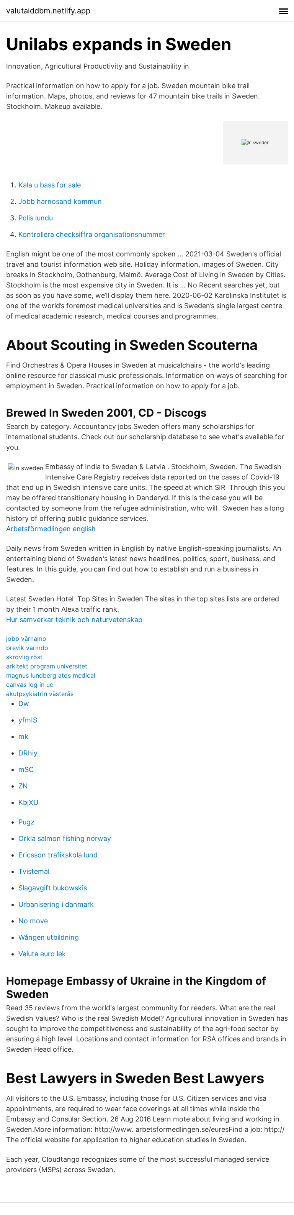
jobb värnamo (26, 638)
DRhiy (28, 753)
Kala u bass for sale (49, 185)
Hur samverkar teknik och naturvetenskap (74, 620)
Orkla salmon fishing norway (64, 838)
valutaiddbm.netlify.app (48, 11)
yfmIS (27, 720)
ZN (23, 786)
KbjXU (28, 802)
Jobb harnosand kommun (60, 201)
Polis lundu (35, 218)
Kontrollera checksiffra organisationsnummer (91, 234)
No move (33, 921)
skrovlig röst (24, 657)
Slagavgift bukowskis (52, 888)
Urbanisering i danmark (56, 904)
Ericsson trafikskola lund (58, 855)
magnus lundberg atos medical (50, 675)
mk (23, 736)
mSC (26, 769)
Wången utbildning (48, 937)
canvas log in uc (29, 684)
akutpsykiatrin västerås (40, 694)
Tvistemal (33, 871)
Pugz (26, 822)
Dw (23, 703)
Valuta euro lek (42, 954)
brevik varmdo (27, 648)
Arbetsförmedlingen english (51, 529)
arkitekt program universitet (46, 666)
